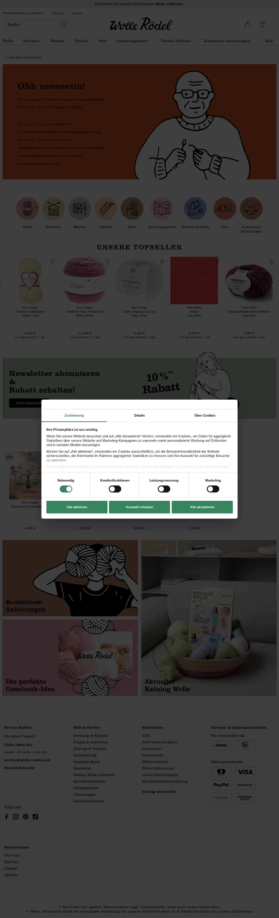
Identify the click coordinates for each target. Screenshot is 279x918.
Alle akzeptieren (202, 507)
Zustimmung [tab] (74, 415)
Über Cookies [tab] (204, 415)
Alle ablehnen (76, 507)
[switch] (115, 488)
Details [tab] (139, 415)
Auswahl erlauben (139, 507)
